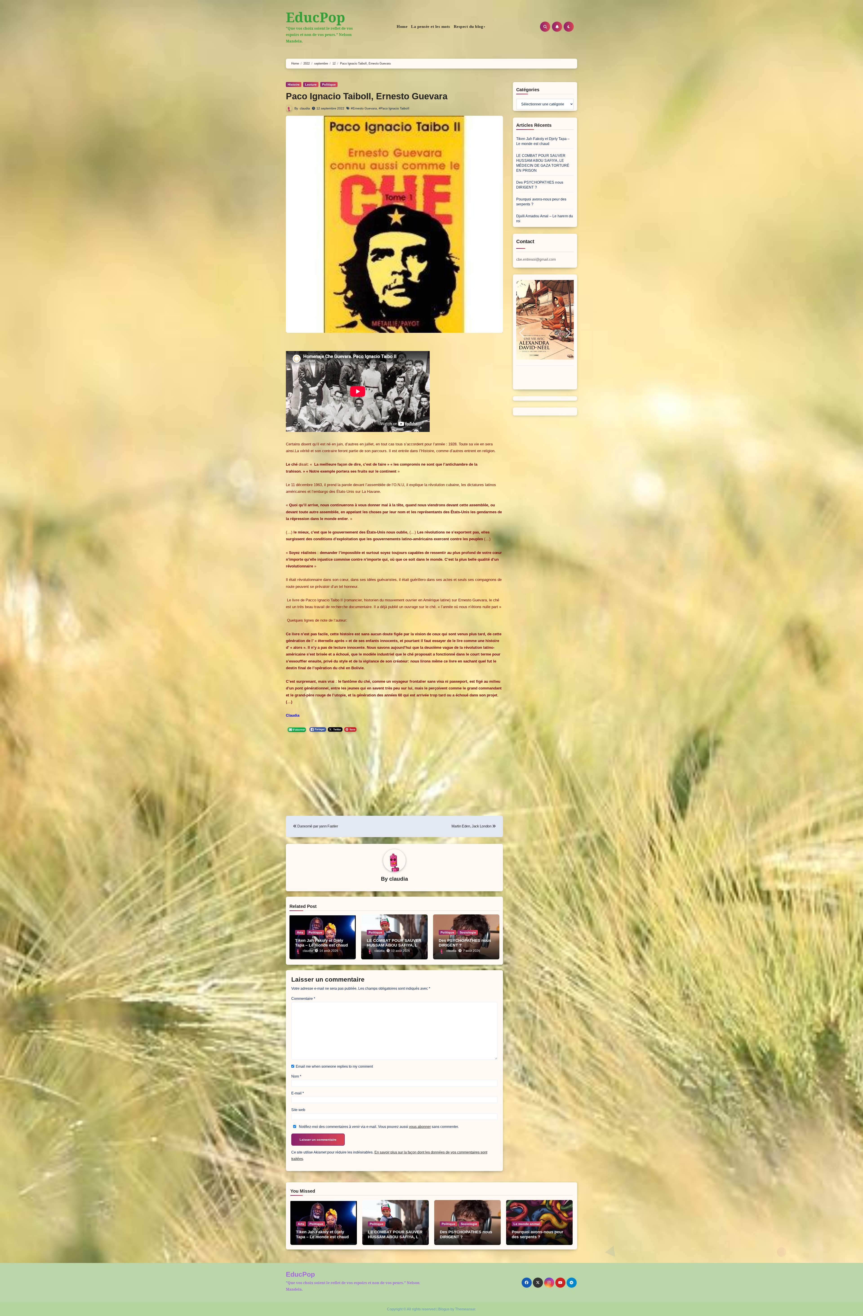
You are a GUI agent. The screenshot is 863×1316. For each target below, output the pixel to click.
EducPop (315, 17)
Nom (296, 1076)
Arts (300, 932)
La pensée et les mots (430, 26)
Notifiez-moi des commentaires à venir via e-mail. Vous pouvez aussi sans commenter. (378, 1127)
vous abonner (420, 1127)
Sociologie (468, 932)
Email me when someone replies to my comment (334, 1066)
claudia (305, 108)
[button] (521, 333)
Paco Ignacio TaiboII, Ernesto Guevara (366, 96)
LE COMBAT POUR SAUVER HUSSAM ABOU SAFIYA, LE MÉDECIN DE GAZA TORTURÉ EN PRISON (395, 1239)
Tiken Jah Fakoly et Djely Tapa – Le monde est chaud (321, 943)
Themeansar (465, 1309)
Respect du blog (468, 26)
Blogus (443, 1309)
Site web (298, 1110)
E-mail (297, 1093)
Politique (329, 84)
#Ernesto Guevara (364, 108)
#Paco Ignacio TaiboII (394, 108)
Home (402, 26)
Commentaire (303, 998)
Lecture (311, 84)
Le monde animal (527, 1224)
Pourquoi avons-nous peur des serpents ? (537, 1234)
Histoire (294, 84)
